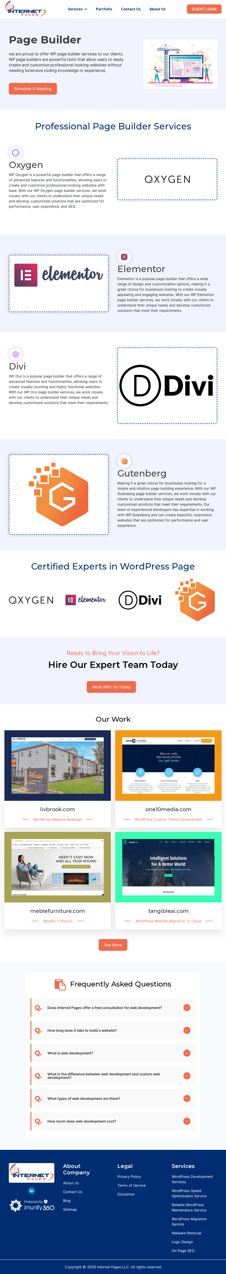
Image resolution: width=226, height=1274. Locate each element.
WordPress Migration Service (189, 1221)
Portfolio (104, 9)
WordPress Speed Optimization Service (189, 1193)
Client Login (204, 9)
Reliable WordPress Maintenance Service (189, 1207)
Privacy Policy (129, 1176)
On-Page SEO (183, 1250)
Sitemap (70, 1209)
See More (113, 945)
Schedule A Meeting (32, 88)
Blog (67, 1200)
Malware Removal (186, 1233)
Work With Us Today (111, 687)
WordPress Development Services (192, 1179)
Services (75, 9)
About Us (157, 9)
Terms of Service (131, 1185)
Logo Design (182, 1242)
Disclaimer (126, 1194)
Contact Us (131, 9)
